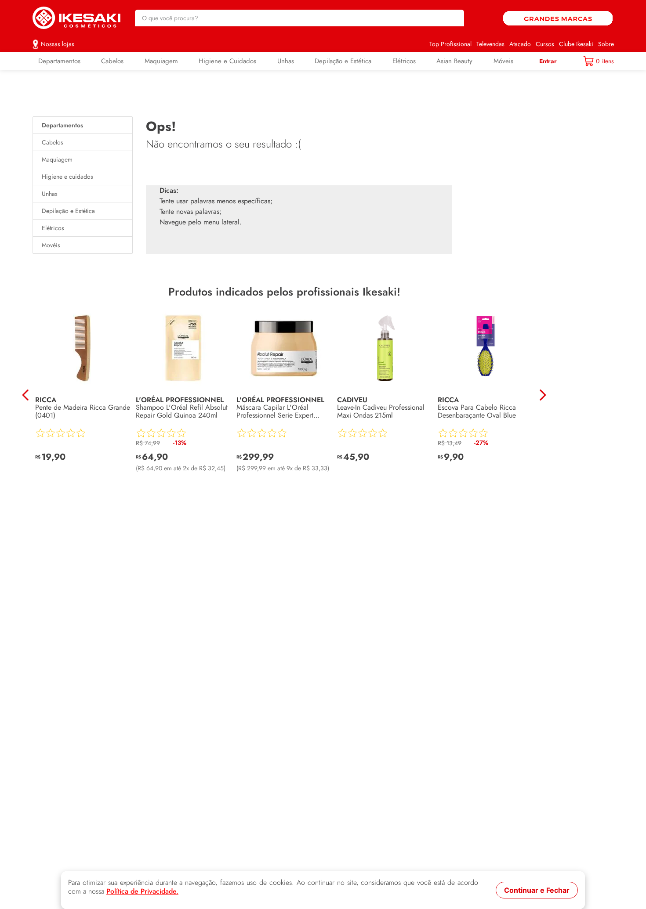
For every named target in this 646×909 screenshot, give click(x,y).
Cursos (545, 44)
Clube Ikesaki (576, 44)
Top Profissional (450, 44)
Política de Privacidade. (142, 891)
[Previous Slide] (26, 395)
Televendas (490, 44)
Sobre (606, 44)
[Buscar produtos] (453, 18)
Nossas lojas (57, 44)
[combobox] (299, 18)
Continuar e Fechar (537, 890)
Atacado (520, 44)
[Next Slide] (542, 395)
